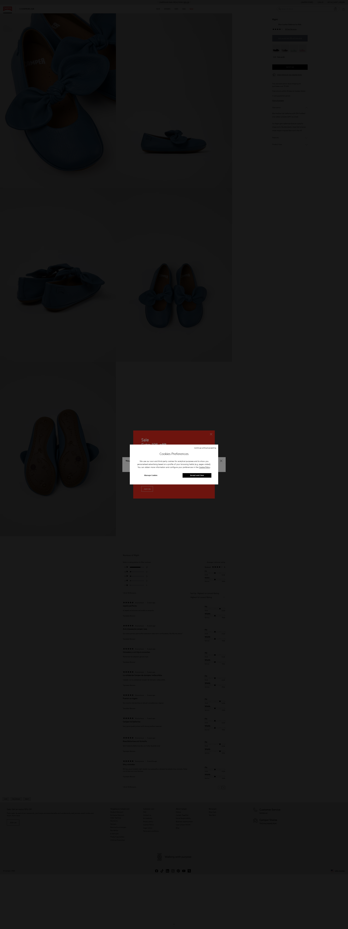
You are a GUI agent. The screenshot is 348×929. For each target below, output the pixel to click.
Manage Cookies (150, 475)
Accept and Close (197, 475)
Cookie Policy (204, 467)
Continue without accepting (205, 448)
